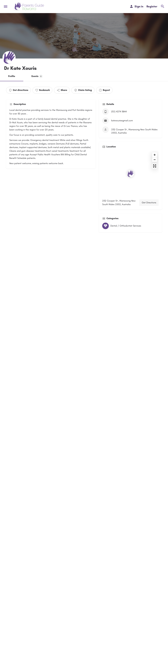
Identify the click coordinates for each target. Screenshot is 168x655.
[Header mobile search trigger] (162, 6)
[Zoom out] (154, 159)
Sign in (139, 6)
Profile (11, 76)
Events (37, 76)
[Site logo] (29, 6)
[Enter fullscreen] (154, 166)
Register (152, 6)
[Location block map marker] (130, 173)
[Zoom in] (154, 154)
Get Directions (149, 202)
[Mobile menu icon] (5, 6)
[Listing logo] (9, 57)
